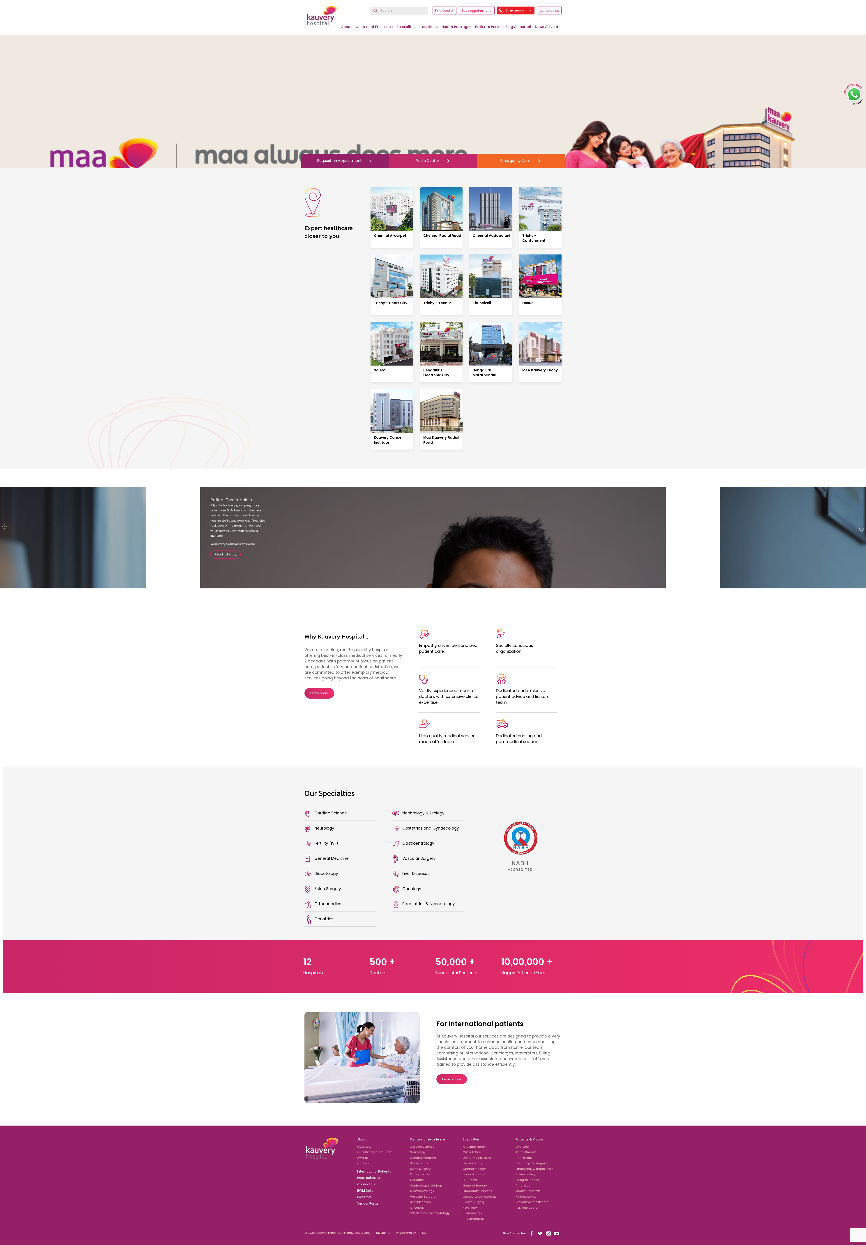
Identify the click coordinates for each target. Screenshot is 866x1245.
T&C (423, 1233)
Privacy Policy (406, 1233)
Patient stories (526, 1196)
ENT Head (470, 1180)
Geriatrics (417, 1180)
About (346, 26)
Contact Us (549, 10)
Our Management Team (375, 1152)
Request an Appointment (339, 160)
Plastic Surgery (473, 1202)
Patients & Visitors (530, 1139)
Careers (363, 1163)
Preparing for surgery (531, 1163)
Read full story (225, 562)
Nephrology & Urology (426, 1185)
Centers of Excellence (374, 26)
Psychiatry (470, 1207)
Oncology (417, 1207)
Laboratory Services (477, 1191)
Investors (364, 1197)
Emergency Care (515, 160)
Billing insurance (527, 1180)
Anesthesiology (474, 1147)
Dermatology (472, 1163)
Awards (363, 1158)
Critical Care (472, 1152)
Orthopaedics (420, 1174)
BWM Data (365, 1190)
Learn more (319, 693)
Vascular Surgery (422, 1196)
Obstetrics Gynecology (479, 1196)
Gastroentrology (422, 1191)
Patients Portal (488, 26)
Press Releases (368, 1177)
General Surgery (475, 1185)
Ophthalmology (474, 1169)
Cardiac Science (422, 1147)
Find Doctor (444, 10)
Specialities (406, 26)
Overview (364, 1147)
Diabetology (419, 1163)
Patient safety (525, 1174)
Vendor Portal (367, 1203)
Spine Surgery (420, 1169)
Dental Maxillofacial (477, 1158)
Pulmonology (472, 1213)
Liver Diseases (420, 1202)
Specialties (471, 1139)
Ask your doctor (527, 1207)
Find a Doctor (427, 160)
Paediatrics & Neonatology (429, 1213)
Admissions (524, 1158)
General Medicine (423, 1158)
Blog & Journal (518, 26)
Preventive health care (532, 1202)
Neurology (417, 1152)
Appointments (526, 1152)
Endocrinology (473, 1174)
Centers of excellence (427, 1139)
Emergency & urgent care (534, 1169)
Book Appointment (476, 10)
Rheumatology (473, 1219)
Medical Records (528, 1191)
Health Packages (456, 26)
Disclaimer (384, 1233)
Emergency (515, 10)
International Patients (374, 1171)
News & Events (547, 26)
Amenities (523, 1185)
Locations (429, 26)
